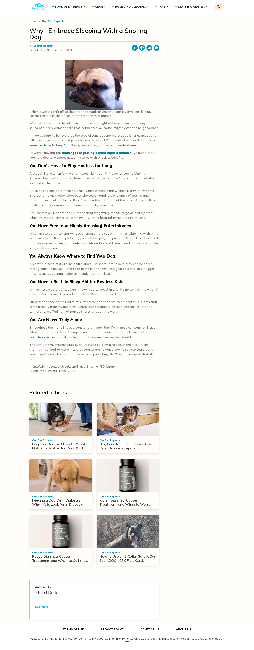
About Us (183, 629)
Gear (99, 6)
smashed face (40, 145)
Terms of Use (73, 629)
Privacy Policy (112, 629)
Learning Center (191, 6)
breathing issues (42, 337)
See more (42, 607)
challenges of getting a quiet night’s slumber (96, 153)
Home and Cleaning (130, 6)
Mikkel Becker (43, 45)
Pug (66, 145)
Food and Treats (69, 6)
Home (33, 21)
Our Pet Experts (53, 21)
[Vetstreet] (39, 6)
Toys (162, 6)
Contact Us (149, 629)
